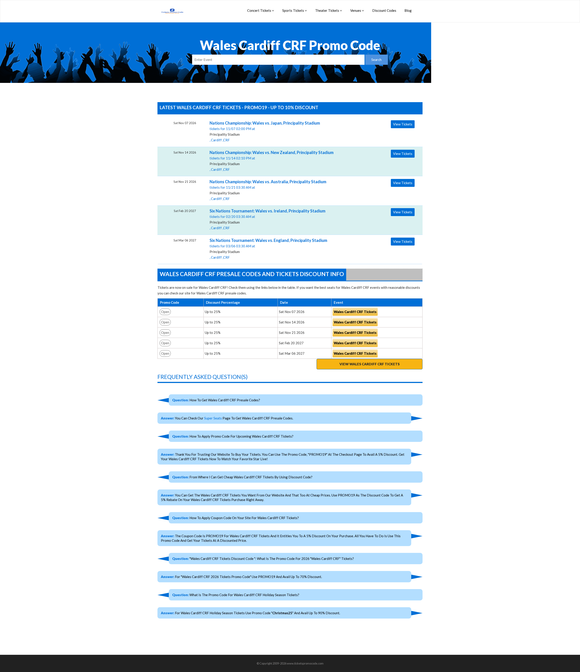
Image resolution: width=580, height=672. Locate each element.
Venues (356, 10)
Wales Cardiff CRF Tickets (355, 312)
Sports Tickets (293, 10)
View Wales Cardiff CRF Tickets (369, 364)
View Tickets (402, 124)
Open (165, 312)
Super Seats (213, 418)
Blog (408, 10)
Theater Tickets (327, 10)
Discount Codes (384, 10)
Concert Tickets (259, 10)
